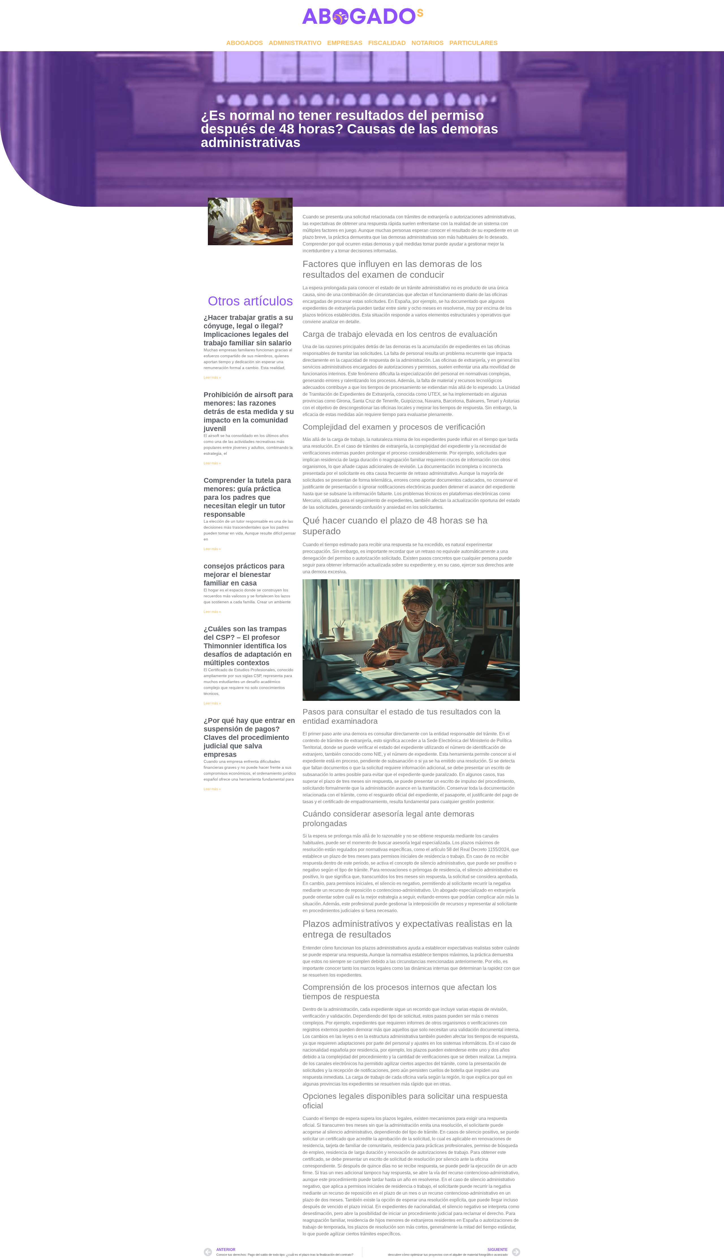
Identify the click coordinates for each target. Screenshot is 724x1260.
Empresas (345, 42)
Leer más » (212, 378)
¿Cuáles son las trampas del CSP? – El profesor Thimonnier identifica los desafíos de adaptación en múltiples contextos (248, 646)
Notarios (427, 42)
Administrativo (295, 42)
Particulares (473, 42)
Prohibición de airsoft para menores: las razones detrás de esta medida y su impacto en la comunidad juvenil (249, 411)
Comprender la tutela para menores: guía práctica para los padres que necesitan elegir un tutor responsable (247, 497)
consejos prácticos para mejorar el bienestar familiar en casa (244, 574)
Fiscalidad (387, 42)
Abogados (244, 42)
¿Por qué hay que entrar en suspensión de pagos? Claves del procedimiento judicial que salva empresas (249, 737)
